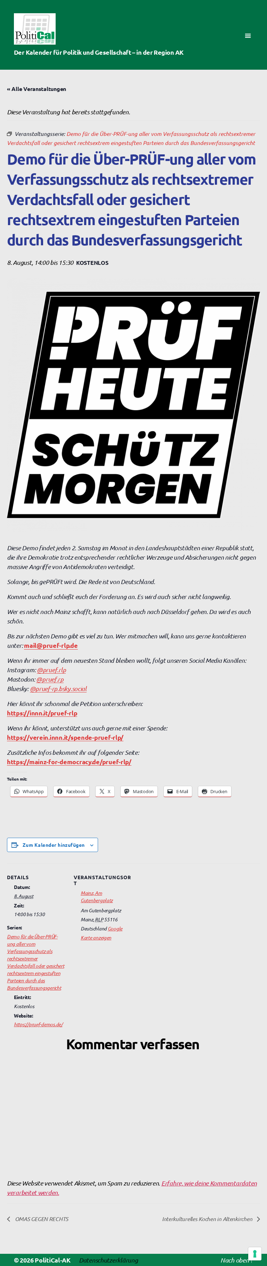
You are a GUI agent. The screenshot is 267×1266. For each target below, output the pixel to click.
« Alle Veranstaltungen (36, 88)
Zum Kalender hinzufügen (54, 845)
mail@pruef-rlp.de (51, 645)
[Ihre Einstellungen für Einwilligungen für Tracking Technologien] (254, 1253)
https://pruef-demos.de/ (38, 1024)
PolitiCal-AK (53, 1260)
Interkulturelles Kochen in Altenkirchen (207, 1218)
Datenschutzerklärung (108, 1260)
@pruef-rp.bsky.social (58, 688)
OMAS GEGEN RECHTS (41, 1218)
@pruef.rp (50, 679)
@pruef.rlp (51, 669)
